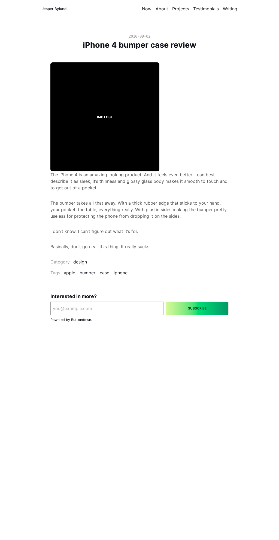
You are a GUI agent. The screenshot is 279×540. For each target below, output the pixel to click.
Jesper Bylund (54, 9)
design (80, 262)
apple (69, 272)
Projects (180, 8)
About (162, 8)
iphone (121, 272)
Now (146, 8)
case (104, 272)
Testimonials (206, 8)
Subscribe (197, 308)
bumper (87, 272)
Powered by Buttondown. (71, 320)
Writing (230, 8)
